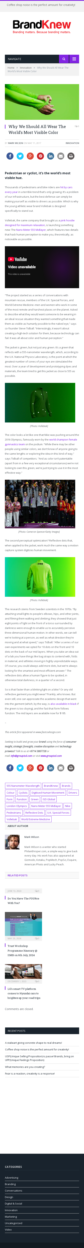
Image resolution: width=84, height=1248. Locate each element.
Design (9, 1197)
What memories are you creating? (25, 1067)
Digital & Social (13, 1203)
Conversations (13, 1190)
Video (8, 1229)
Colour (10, 792)
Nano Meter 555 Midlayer (31, 230)
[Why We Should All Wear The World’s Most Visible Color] (42, 102)
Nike (67, 806)
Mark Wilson (15, 143)
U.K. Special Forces (58, 812)
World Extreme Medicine (35, 819)
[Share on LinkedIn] (50, 158)
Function (22, 799)
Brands (66, 785)
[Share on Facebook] (9, 158)
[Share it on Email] (60, 158)
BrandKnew (51, 785)
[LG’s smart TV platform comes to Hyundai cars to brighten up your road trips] (23, 973)
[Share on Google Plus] (30, 158)
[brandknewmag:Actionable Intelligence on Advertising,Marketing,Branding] (42, 26)
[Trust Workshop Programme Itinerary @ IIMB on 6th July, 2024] (23, 926)
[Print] (70, 158)
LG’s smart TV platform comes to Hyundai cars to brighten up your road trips (24, 993)
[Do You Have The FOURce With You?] (23, 888)
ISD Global (49, 799)
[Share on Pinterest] (40, 158)
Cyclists (23, 792)
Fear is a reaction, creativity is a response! (30, 1073)
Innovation (72, 143)
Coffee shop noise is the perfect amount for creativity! (41, 5)
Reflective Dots (34, 812)
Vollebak (12, 819)
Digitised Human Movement (48, 792)
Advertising (11, 1177)
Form (10, 799)
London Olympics (17, 806)
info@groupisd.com (21, 756)
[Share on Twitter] (20, 158)
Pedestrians (14, 812)
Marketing (11, 1216)
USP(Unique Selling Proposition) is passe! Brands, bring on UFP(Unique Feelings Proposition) (39, 1058)
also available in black (63, 704)
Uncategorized (13, 1223)
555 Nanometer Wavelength (23, 785)
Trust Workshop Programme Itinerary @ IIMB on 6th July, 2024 (22, 950)
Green (34, 799)
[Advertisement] (44, 44)
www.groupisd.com (51, 756)
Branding (10, 1184)
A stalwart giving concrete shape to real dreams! (33, 1043)
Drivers (73, 792)
